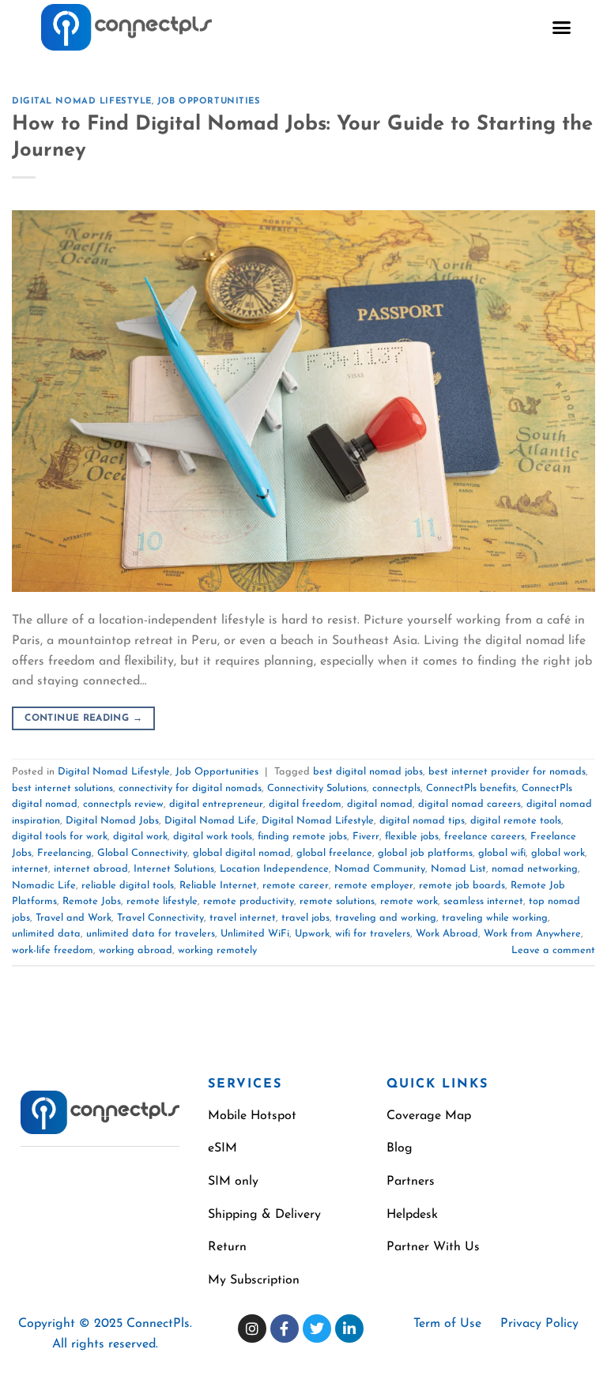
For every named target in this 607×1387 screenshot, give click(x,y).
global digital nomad (242, 853)
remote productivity (248, 901)
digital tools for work (59, 836)
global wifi (502, 853)
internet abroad (91, 869)
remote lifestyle (162, 901)
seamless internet (483, 901)
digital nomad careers (469, 804)
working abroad (135, 950)
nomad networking (535, 869)
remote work (409, 901)
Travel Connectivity (160, 918)
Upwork (312, 934)
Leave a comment (553, 950)
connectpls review (123, 804)
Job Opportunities (209, 101)
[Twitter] (317, 1328)
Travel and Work (73, 918)
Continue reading (83, 718)
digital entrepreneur (216, 804)
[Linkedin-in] (349, 1328)
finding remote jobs (302, 836)
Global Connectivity (142, 853)
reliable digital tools (127, 885)
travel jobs (305, 918)
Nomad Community (379, 869)
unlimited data (46, 934)
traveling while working (495, 918)
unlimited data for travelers (150, 934)
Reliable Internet (218, 885)
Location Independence (274, 869)
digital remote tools (515, 821)
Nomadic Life (44, 885)
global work (558, 853)
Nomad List (458, 869)
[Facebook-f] (284, 1328)
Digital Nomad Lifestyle (82, 101)
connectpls (396, 788)
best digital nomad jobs (368, 772)
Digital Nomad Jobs (112, 821)
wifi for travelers (372, 934)
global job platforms (425, 853)
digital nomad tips (422, 821)
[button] (562, 28)
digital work (140, 836)
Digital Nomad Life (210, 821)
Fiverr (366, 836)
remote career (295, 885)
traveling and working (385, 918)
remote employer (373, 885)
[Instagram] (252, 1328)
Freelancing (64, 853)
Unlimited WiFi (255, 934)
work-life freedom (52, 950)
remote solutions (337, 901)
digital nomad (380, 804)
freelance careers (484, 836)
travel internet (242, 918)
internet (30, 869)
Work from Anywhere (532, 934)
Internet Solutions (174, 869)
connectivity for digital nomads (190, 788)
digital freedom (305, 804)
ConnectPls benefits (471, 788)
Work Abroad (447, 934)
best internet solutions (62, 788)
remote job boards (462, 885)
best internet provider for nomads (507, 772)
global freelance (334, 853)
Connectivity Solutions (317, 788)
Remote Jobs (91, 901)
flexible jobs (412, 836)
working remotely (217, 950)
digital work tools (212, 836)
